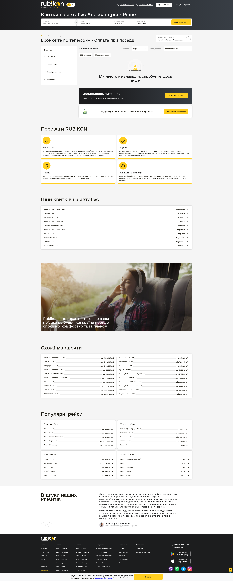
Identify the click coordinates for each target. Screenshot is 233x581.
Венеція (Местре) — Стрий (130, 386)
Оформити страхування (176, 111)
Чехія (43, 559)
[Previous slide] (43, 524)
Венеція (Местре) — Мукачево (132, 374)
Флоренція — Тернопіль (129, 390)
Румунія (44, 566)
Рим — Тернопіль (51, 441)
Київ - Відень (60, 566)
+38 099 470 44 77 (146, 5)
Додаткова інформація (103, 578)
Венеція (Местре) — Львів (54, 209)
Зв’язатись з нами (176, 95)
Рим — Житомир (50, 445)
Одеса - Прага (101, 563)
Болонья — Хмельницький (130, 382)
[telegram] (183, 569)
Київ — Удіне (125, 475)
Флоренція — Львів (51, 245)
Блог (120, 563)
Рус (73, 5)
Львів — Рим (49, 459)
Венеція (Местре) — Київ (54, 221)
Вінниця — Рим (50, 475)
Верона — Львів (125, 366)
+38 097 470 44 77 (127, 5)
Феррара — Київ (126, 362)
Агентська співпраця (143, 552)
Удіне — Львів (125, 370)
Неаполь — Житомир (128, 378)
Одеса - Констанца (103, 566)
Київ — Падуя (125, 471)
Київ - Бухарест (61, 559)
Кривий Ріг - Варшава (104, 555)
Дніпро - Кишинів (82, 552)
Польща (44, 555)
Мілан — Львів (49, 241)
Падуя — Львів (49, 213)
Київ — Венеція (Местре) (130, 459)
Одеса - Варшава (62, 570)
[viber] (170, 569)
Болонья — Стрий (126, 358)
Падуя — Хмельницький (53, 225)
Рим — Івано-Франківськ (54, 437)
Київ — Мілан (125, 463)
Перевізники (123, 559)
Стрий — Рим (49, 471)
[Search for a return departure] (188, 38)
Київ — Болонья (126, 467)
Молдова (44, 563)
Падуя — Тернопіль (127, 394)
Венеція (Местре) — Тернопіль (56, 229)
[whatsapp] (177, 569)
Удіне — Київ (125, 441)
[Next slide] (50, 524)
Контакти (122, 555)
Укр (69, 5)
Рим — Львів (49, 233)
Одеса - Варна (81, 555)
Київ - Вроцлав (101, 552)
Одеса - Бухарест (62, 552)
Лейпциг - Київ (101, 559)
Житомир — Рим (50, 463)
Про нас (122, 548)
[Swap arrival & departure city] (76, 22)
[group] (139, 510)
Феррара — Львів (51, 217)
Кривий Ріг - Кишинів (104, 548)
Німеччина (45, 552)
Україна (44, 548)
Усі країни (44, 570)
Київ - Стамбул (81, 559)
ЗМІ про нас (123, 552)
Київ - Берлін (81, 548)
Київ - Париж (80, 570)
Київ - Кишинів (61, 548)
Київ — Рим (48, 467)
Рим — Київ (48, 433)
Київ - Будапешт (62, 563)
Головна (44, 36)
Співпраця (139, 548)
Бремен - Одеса (81, 566)
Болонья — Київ (50, 237)
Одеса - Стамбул (82, 563)
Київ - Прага (60, 555)
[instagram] (189, 569)
